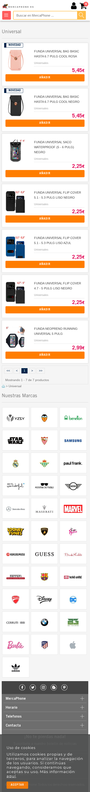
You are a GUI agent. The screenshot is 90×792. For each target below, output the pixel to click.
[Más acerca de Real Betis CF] (44, 463)
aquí (11, 776)
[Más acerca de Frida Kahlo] (73, 553)
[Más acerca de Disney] (44, 599)
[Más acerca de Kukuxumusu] (15, 553)
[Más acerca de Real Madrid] (15, 463)
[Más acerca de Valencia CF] (44, 417)
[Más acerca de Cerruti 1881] (15, 622)
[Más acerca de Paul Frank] (73, 463)
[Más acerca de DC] (73, 599)
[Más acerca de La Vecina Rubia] (73, 531)
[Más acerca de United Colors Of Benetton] (73, 417)
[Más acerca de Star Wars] (15, 440)
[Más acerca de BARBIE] (15, 644)
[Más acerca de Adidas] (15, 667)
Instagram (43, 687)
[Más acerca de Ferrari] (15, 576)
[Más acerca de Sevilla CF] (44, 440)
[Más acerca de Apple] (73, 644)
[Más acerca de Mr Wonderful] (15, 485)
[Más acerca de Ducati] (15, 599)
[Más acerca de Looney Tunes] (15, 531)
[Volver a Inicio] (4, 386)
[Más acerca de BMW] (44, 622)
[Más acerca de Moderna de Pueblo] (44, 485)
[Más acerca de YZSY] (15, 417)
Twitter (33, 687)
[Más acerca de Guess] (44, 553)
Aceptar (17, 785)
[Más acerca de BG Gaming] (73, 622)
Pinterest (64, 687)
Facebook (22, 687)
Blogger (54, 687)
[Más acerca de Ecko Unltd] (73, 576)
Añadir (44, 77)
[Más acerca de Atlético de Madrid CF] (44, 644)
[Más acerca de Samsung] (73, 440)
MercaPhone (18, 6)
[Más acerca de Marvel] (73, 508)
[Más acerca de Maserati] (44, 508)
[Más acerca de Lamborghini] (44, 531)
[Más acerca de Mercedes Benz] (15, 508)
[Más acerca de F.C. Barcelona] (44, 576)
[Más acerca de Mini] (73, 485)
